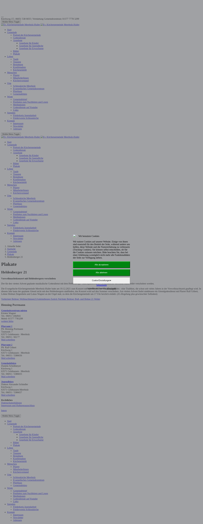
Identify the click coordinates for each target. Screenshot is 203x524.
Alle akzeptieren (101, 265)
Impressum (101, 285)
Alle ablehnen (101, 272)
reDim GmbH (111, 288)
